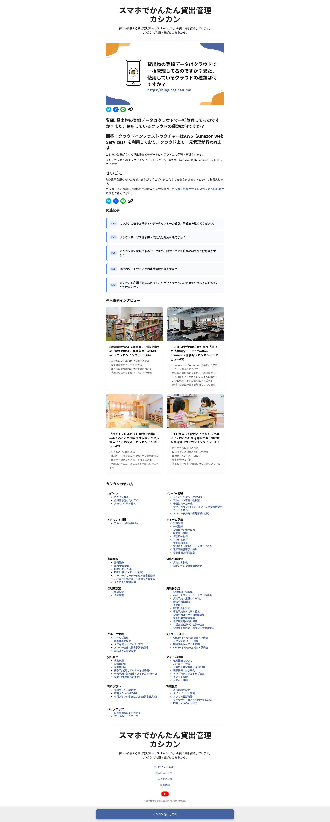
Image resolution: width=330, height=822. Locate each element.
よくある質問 (165, 779)
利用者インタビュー (165, 766)
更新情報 (165, 785)
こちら (176, 32)
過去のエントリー (165, 772)
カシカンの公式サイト (185, 189)
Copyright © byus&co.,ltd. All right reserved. (165, 800)
